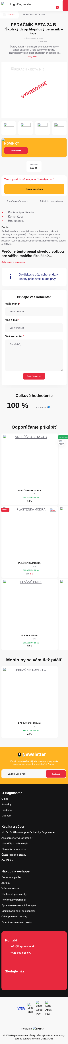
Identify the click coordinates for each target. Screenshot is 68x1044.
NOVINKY (11, 143)
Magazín (6, 815)
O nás (4, 798)
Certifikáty (7, 860)
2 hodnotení (42, 42)
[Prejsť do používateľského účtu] (48, 5)
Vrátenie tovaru (10, 888)
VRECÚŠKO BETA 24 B (29, 490)
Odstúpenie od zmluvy (14, 916)
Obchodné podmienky (14, 894)
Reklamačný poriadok (13, 899)
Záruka (5, 882)
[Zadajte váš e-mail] (33, 773)
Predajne (6, 809)
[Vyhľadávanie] (42, 5)
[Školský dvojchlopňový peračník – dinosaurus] (29, 694)
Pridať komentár (34, 376)
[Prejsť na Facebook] (9, 979)
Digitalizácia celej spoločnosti (18, 910)
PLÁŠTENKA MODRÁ (29, 563)
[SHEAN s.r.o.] (40, 1028)
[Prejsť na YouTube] (29, 979)
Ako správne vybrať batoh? (16, 837)
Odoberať (55, 774)
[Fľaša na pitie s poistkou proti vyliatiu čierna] (29, 606)
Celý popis (33, 57)
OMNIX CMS (47, 1038)
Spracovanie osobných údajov (18, 905)
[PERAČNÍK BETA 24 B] (34, 90)
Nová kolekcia (34, 188)
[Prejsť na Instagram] (19, 979)
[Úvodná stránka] (4, 14)
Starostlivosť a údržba (13, 849)
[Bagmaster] (19, 5)
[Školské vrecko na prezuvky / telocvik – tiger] (29, 461)
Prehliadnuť (16, 151)
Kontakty (6, 804)
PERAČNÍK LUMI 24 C (29, 723)
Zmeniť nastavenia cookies (16, 922)
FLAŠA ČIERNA (29, 635)
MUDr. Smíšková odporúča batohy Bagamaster (28, 832)
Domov (11, 14)
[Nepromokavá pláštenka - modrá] (29, 533)
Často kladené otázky (13, 854)
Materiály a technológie (14, 843)
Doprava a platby (11, 877)
